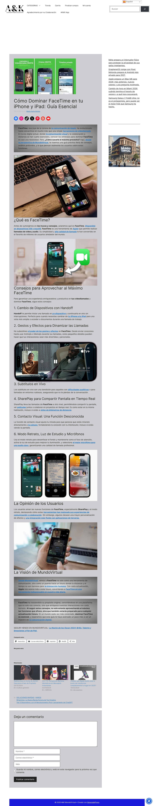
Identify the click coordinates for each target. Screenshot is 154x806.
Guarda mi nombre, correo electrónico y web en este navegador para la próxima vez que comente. (56, 770)
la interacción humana (55, 586)
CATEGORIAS (32, 6)
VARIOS (38, 697)
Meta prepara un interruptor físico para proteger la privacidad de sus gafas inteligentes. (124, 63)
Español (129, 2)
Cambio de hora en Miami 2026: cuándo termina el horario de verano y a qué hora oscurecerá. (123, 91)
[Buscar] (145, 9)
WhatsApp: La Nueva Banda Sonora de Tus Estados (36, 700)
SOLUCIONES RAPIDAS (25, 697)
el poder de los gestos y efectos (43, 331)
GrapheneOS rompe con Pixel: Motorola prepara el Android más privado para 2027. (123, 72)
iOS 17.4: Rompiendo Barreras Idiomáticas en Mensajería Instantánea (53, 683)
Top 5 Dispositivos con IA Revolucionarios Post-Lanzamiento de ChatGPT (44, 702)
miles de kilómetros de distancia (56, 410)
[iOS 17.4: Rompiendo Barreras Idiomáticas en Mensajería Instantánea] (55, 672)
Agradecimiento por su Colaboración (41, 12)
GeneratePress (93, 802)
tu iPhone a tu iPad (77, 316)
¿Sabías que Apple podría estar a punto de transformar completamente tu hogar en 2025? (83, 683)
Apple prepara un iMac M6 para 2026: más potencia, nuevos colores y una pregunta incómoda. (124, 82)
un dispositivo (59, 313)
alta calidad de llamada (66, 232)
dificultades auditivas (78, 389)
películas (21, 407)
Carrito (58, 6)
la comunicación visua (56, 134)
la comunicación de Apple (63, 128)
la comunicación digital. (40, 620)
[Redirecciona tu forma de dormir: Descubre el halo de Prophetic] (27, 672)
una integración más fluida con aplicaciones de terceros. (52, 518)
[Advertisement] (77, 35)
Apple (75, 229)
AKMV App (65, 12)
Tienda (48, 6)
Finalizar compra (71, 6)
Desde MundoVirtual (28, 580)
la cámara (32, 425)
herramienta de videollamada (77, 131)
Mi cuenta (87, 6)
